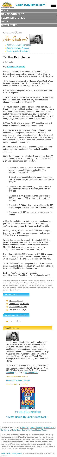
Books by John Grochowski (18, 51)
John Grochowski (16, 66)
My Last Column (16, 300)
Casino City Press (25, 285)
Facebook (10, 373)
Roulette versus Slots (18, 307)
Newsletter (9, 25)
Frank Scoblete (28, 280)
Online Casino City (36, 428)
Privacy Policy (17, 453)
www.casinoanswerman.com (18, 380)
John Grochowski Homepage (19, 45)
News (4, 21)
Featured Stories (13, 18)
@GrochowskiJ (31, 373)
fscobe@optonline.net (12, 290)
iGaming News (6, 430)
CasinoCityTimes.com (30, 4)
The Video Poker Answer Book (28, 412)
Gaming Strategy (12, 14)
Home (4, 10)
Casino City (24, 428)
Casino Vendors (41, 430)
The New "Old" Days (17, 310)
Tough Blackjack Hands (19, 304)
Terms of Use (5, 453)
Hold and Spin (14, 321)
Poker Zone (16, 430)
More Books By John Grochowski (27, 416)
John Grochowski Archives (18, 48)
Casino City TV (49, 428)
